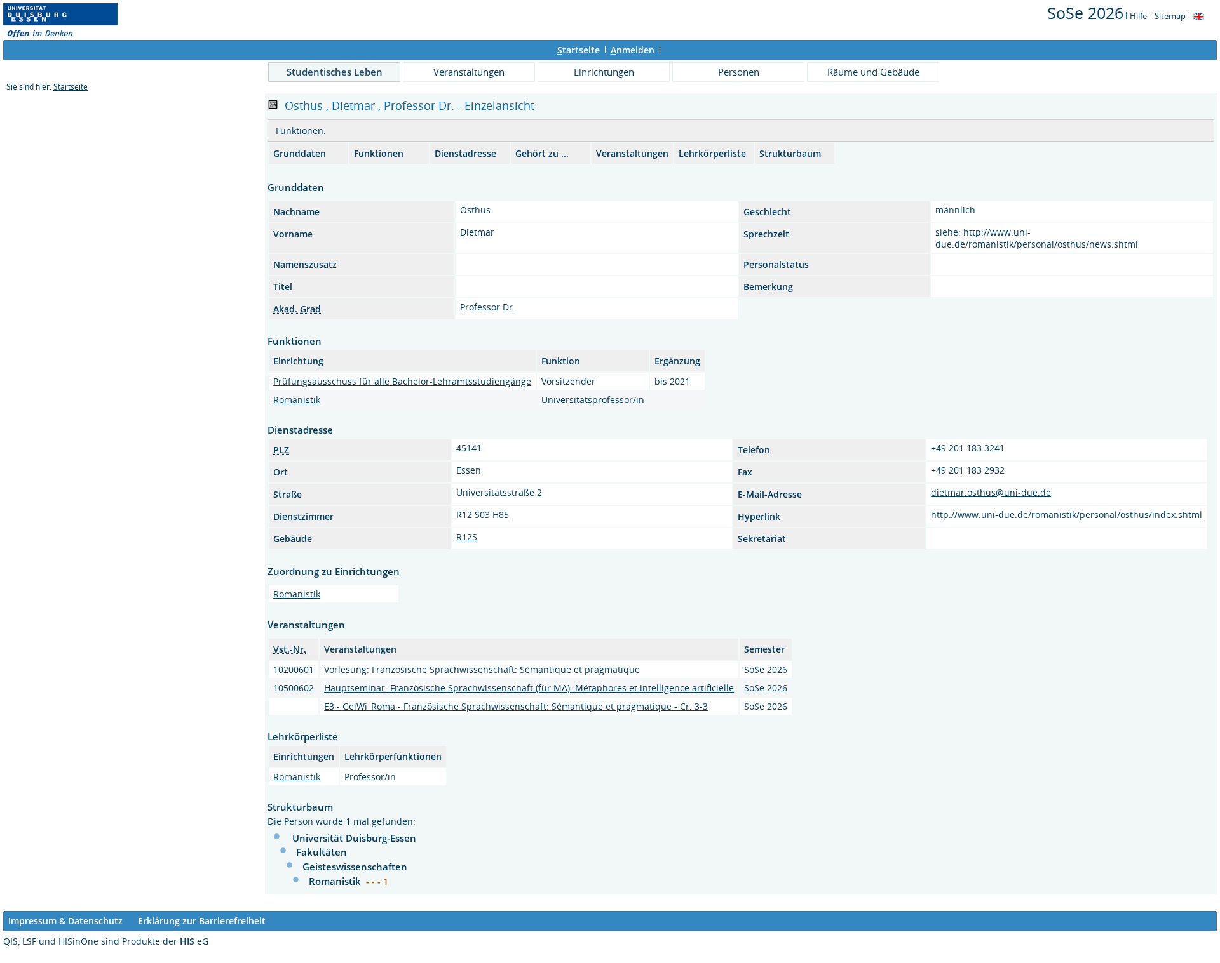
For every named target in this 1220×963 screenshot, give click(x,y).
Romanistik (296, 400)
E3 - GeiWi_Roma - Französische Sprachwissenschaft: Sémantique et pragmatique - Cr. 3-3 (516, 706)
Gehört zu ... (542, 153)
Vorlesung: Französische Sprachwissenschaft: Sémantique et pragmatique (482, 669)
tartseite (578, 50)
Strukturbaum (790, 153)
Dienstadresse (465, 153)
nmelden (632, 50)
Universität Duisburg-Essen (354, 838)
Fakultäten (321, 852)
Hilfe (1138, 16)
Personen (738, 71)
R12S (466, 537)
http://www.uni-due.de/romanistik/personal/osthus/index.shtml (1066, 514)
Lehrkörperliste (712, 153)
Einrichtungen (604, 71)
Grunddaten (299, 153)
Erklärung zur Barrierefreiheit (202, 921)
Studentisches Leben (335, 71)
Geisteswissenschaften (354, 866)
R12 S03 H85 (482, 514)
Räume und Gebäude (873, 71)
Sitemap (1170, 16)
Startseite (70, 86)
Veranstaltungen (469, 71)
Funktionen (378, 153)
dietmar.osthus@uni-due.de (991, 492)
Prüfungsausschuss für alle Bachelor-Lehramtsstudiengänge (402, 381)
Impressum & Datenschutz (65, 921)
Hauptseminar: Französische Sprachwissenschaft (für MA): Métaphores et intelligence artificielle (529, 688)
